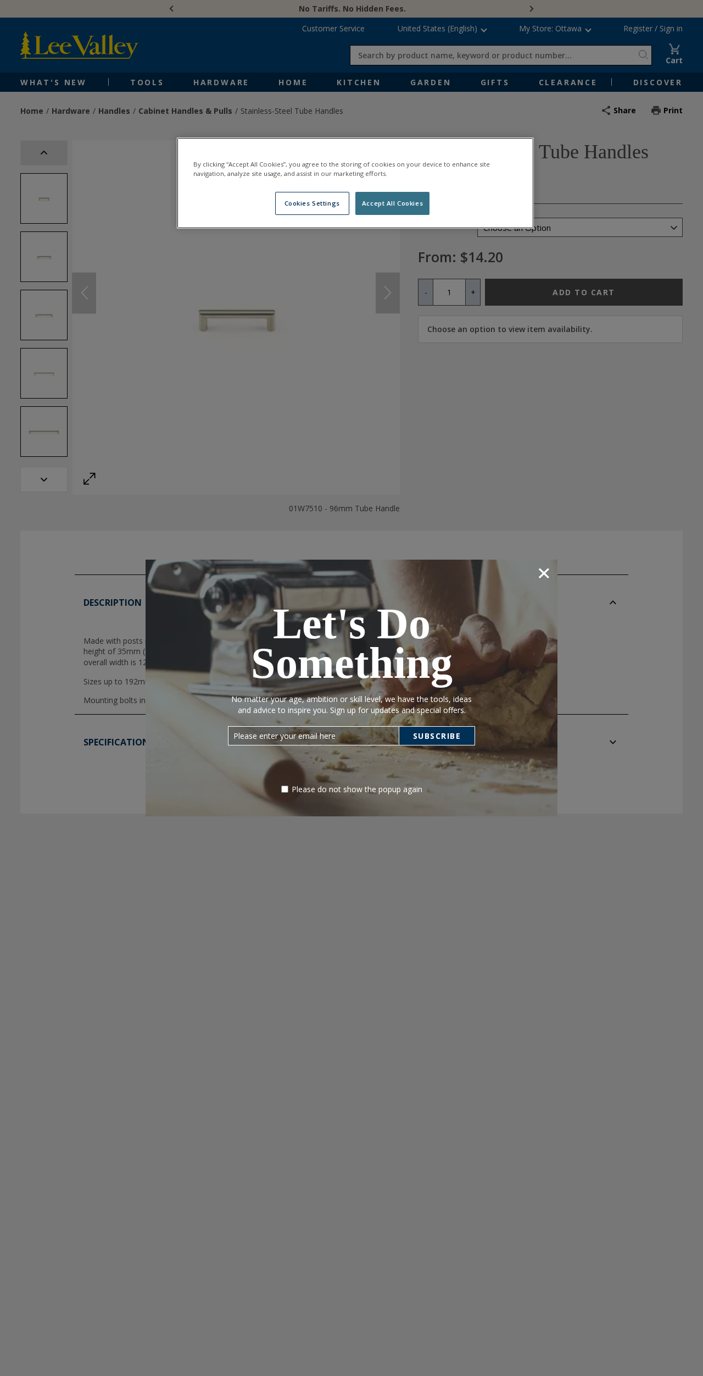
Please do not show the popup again (357, 789)
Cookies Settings (312, 203)
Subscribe (437, 736)
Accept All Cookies (392, 203)
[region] (355, 183)
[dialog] (351, 688)
